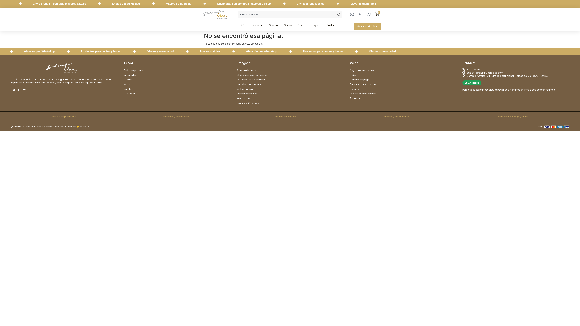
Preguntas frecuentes (362, 70)
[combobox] (287, 14)
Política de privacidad (64, 116)
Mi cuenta (129, 93)
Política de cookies (286, 116)
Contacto (332, 25)
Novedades (130, 75)
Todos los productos (134, 70)
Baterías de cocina (247, 70)
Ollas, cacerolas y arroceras (252, 75)
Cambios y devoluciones (363, 84)
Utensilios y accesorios (249, 84)
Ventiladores (243, 98)
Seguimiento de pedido (363, 93)
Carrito (127, 89)
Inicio (242, 25)
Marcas (288, 25)
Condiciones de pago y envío (512, 116)
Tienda (255, 25)
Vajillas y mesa (245, 89)
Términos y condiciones (176, 116)
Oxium (86, 126)
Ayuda (317, 25)
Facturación (356, 98)
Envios (353, 75)
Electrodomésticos (247, 93)
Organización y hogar (249, 103)
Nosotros (302, 25)
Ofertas (273, 25)
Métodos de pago (359, 79)
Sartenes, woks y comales (251, 79)
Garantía (354, 89)
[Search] (339, 14)
